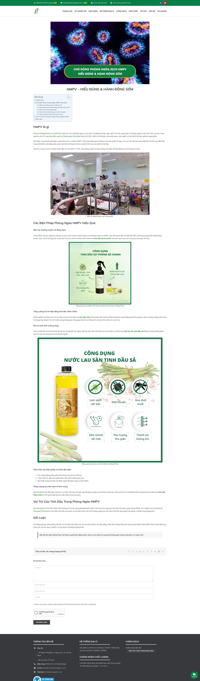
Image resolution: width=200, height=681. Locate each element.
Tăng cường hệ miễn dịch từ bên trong (51, 114)
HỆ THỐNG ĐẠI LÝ (89, 641)
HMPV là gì (40, 100)
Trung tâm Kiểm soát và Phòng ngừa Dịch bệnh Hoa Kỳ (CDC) (67, 136)
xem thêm (103, 666)
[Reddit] (136, 551)
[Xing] (159, 551)
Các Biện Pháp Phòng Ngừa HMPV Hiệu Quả (51, 103)
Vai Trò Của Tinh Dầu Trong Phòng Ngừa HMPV (52, 117)
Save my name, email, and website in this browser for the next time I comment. (65, 604)
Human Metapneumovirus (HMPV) (46, 133)
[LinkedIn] (140, 551)
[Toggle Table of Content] (67, 97)
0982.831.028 (52, 664)
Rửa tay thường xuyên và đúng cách (50, 105)
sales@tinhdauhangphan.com (54, 668)
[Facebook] (129, 551)
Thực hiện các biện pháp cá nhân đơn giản (52, 112)
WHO (40, 236)
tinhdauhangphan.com (53, 672)
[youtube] (165, 3)
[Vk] (155, 551)
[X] (133, 551)
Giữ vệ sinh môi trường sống (47, 109)
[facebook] (160, 3)
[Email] (163, 551)
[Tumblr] (147, 551)
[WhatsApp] (144, 551)
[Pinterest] (151, 551)
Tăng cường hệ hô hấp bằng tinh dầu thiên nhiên (54, 107)
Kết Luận (39, 119)
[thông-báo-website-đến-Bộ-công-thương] (43, 677)
